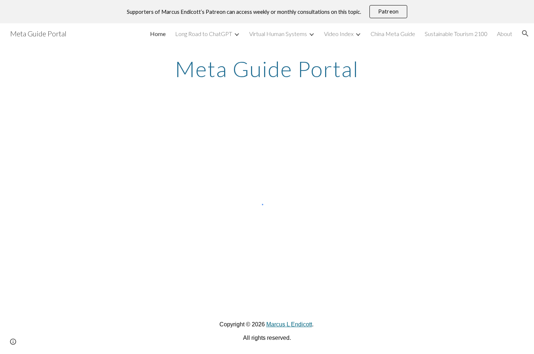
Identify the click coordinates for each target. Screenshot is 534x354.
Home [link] (158, 33)
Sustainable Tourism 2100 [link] (456, 33)
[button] (525, 33)
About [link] (504, 33)
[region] (267, 11)
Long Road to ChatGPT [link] (203, 33)
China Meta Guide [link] (393, 33)
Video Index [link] (338, 33)
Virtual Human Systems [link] (278, 33)
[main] (267, 69)
